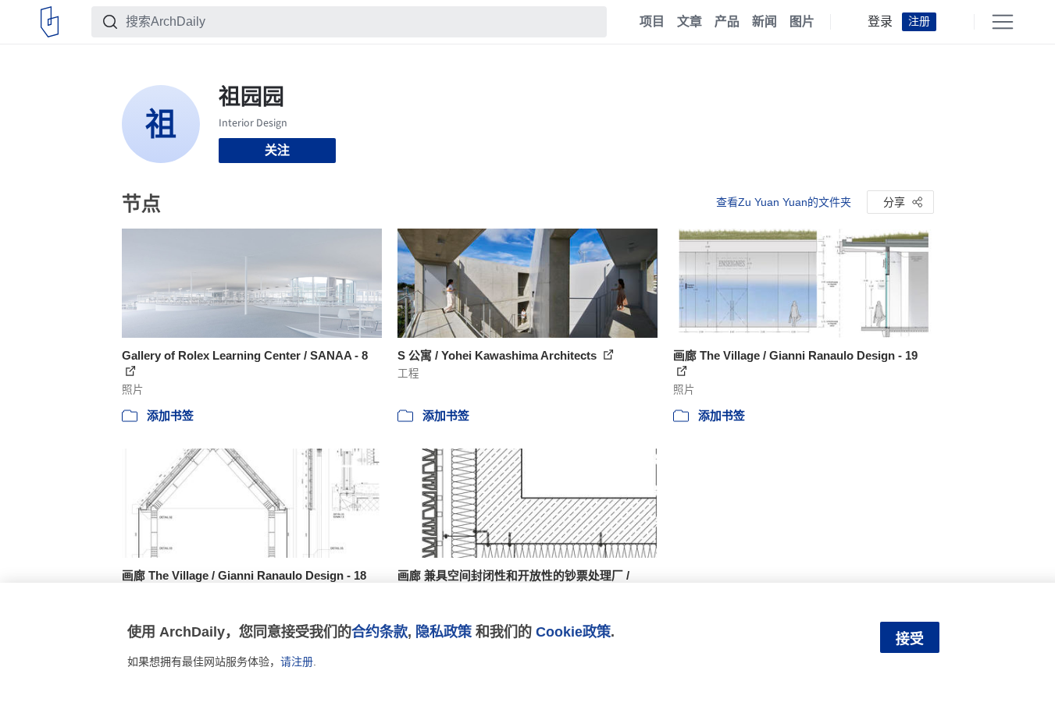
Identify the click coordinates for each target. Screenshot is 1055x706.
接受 (910, 639)
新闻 (764, 21)
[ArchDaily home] (50, 21)
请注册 (296, 661)
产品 (727, 21)
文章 (689, 21)
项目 (652, 21)
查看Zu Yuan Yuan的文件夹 (783, 202)
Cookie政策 (573, 631)
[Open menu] (1002, 21)
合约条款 (379, 631)
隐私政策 (443, 631)
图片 (801, 21)
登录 (880, 21)
